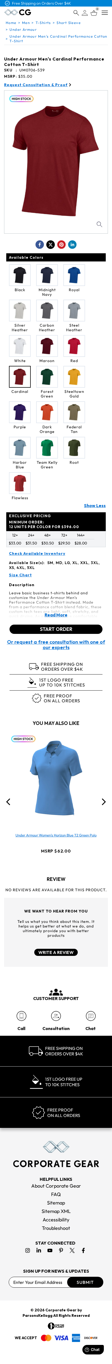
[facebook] (39, 244)
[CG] (17, 12)
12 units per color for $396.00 (44, 524)
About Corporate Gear (56, 1186)
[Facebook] (83, 1250)
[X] (72, 1250)
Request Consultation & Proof (36, 85)
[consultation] (56, 1016)
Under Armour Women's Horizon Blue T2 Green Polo (56, 835)
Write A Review (56, 952)
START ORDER (56, 629)
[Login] (85, 13)
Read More (56, 615)
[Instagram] (27, 1250)
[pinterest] (61, 244)
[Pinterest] (61, 1250)
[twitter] (50, 244)
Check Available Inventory (37, 553)
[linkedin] (72, 244)
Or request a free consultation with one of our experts (56, 644)
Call (21, 1028)
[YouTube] (49, 1250)
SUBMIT (85, 1282)
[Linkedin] (38, 1250)
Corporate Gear (61, 1310)
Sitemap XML (56, 1211)
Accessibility (56, 1220)
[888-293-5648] (21, 1016)
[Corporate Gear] (56, 1154)
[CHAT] (90, 1016)
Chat (90, 1028)
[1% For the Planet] (56, 1326)
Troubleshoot (56, 1228)
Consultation (56, 1028)
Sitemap (56, 1203)
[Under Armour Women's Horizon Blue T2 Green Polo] (56, 778)
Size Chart (20, 575)
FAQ (56, 1194)
